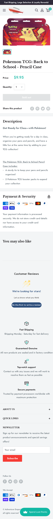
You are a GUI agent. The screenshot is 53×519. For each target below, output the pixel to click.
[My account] (42, 10)
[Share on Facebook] (32, 108)
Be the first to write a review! (26, 305)
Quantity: (7, 87)
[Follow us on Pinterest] (21, 481)
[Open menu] (4, 10)
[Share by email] (48, 108)
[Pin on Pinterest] (37, 108)
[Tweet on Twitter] (43, 108)
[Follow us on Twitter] (10, 481)
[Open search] (36, 10)
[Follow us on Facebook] (5, 481)
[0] (48, 10)
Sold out (26, 97)
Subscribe (12, 458)
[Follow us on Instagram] (16, 481)
